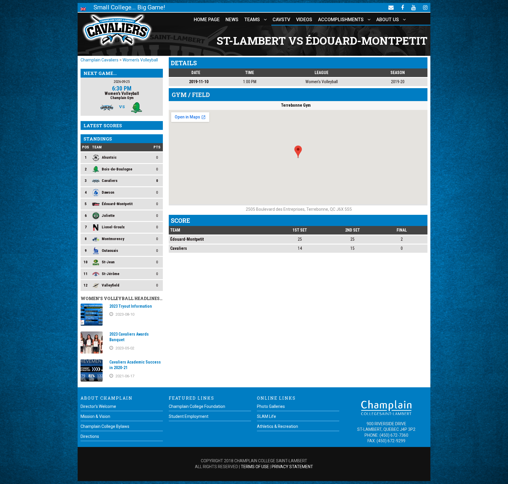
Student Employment (188, 416)
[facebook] (402, 7)
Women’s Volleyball (140, 60)
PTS (157, 147)
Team (97, 147)
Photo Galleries (271, 406)
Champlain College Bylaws (105, 426)
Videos (304, 19)
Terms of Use (255, 466)
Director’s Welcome (98, 406)
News (231, 19)
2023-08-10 (125, 314)
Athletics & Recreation (277, 426)
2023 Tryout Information (130, 306)
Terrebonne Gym (296, 105)
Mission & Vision (95, 416)
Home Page (207, 19)
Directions (90, 436)
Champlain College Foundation (197, 406)
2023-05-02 (125, 348)
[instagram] (425, 7)
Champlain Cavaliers (99, 60)
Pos (85, 147)
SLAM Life (266, 416)
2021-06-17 (125, 376)
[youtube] (413, 7)
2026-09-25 (122, 81)
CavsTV (281, 19)
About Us (387, 19)
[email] (391, 7)
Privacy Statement (292, 466)
